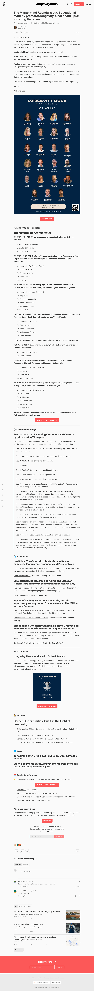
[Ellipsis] (79, 881)
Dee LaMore (21, 881)
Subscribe (78, 4)
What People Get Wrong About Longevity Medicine (35, 937)
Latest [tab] (20, 906)
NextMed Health (23, 800)
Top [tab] (16, 906)
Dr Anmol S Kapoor (24, 891)
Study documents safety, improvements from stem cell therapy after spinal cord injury (46, 765)
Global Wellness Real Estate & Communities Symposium (40, 797)
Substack (38, 987)
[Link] (11, 227)
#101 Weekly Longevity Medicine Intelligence (28, 940)
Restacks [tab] (25, 864)
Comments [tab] (18, 864)
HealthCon (21, 790)
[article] (47, 915)
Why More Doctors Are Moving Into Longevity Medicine (37, 911)
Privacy (46, 978)
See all (17, 950)
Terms (52, 978)
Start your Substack (42, 982)
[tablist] (21, 864)
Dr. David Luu (22, 26)
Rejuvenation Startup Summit (29, 793)
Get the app (56, 982)
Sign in (88, 4)
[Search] (67, 4)
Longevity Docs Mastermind (38, 779)
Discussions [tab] (27, 906)
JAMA (16, 595)
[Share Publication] (71, 4)
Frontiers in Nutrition (22, 576)
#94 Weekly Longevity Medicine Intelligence (28, 927)
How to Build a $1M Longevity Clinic (28, 924)
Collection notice (60, 978)
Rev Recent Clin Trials (23, 643)
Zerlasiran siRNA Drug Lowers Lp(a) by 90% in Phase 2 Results (45, 757)
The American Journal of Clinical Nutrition (31, 618)
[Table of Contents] (2, 495)
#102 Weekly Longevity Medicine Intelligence (28, 914)
